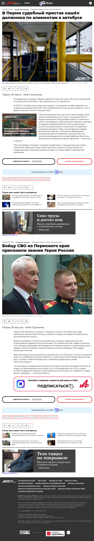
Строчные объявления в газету (29, 486)
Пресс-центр (42, 481)
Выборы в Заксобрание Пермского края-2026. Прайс (36, 489)
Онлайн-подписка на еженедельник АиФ (50, 483)
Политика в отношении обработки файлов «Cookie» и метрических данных (41, 517)
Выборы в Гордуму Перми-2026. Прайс (71, 489)
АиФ (85, 83)
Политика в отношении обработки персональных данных (35, 516)
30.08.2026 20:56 (8, 242)
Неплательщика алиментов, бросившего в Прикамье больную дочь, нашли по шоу (27, 196)
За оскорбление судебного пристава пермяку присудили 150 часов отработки (26, 204)
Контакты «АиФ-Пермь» (76, 483)
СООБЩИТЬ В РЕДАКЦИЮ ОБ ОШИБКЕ (30, 491)
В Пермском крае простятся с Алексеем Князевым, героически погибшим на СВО (72, 434)
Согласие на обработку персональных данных (32, 514)
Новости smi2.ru (9, 235)
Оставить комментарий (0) (74, 161)
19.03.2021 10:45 (7, 9)
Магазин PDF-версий (25, 483)
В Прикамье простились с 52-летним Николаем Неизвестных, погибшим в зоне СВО (27, 442)
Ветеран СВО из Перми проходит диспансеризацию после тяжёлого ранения (28, 434)
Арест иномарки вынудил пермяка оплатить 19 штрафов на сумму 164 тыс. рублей (73, 204)
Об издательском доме (26, 481)
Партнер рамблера (37, 532)
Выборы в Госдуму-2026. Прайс (54, 486)
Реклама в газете (71, 481)
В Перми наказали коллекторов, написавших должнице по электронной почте (73, 196)
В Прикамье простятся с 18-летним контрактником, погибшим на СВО (69, 442)
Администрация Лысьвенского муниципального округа (22, 316)
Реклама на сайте (55, 481)
